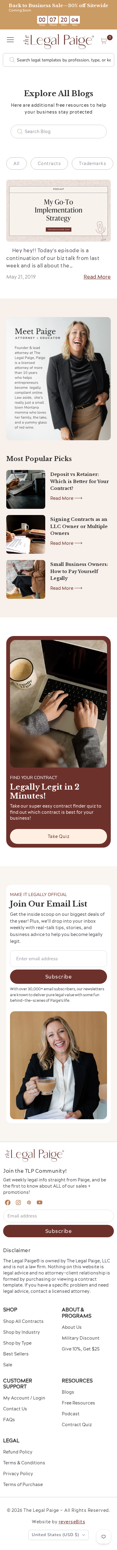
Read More (97, 276)
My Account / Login (24, 1398)
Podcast (71, 1414)
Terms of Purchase (23, 1484)
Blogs (68, 1392)
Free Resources (78, 1403)
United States (55, 1535)
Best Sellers (16, 1354)
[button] (104, 41)
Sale (7, 1365)
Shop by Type (17, 1343)
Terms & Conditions (24, 1463)
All (16, 163)
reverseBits (72, 1522)
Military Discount (81, 1338)
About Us (72, 1327)
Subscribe (58, 977)
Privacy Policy (18, 1473)
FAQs (9, 1419)
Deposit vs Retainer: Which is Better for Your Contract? (79, 481)
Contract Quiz (77, 1424)
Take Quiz (59, 836)
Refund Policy (17, 1452)
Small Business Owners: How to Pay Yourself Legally (79, 571)
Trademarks (92, 163)
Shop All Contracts (23, 1321)
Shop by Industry (21, 1332)
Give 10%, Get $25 (81, 1349)
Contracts (49, 163)
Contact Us (15, 1409)
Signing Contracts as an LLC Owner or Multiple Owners (79, 526)
